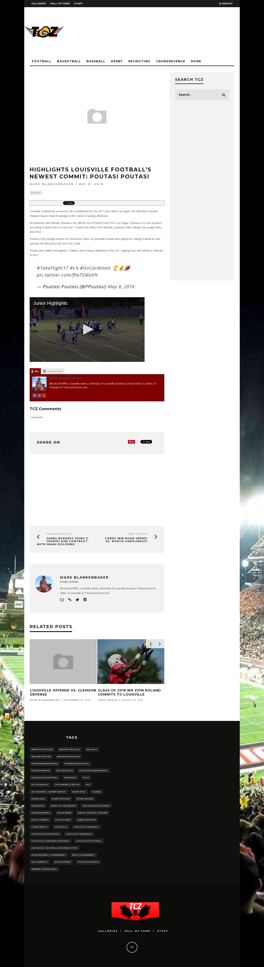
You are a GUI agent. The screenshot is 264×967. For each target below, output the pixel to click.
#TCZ (86, 777)
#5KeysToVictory (42, 749)
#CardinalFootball (77, 763)
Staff (78, 3)
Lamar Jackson (86, 820)
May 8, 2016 (121, 286)
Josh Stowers (40, 820)
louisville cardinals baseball (51, 841)
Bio (37, 371)
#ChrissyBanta (41, 770)
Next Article (138, 534)
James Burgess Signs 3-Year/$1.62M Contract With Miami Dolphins (63, 541)
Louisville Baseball (86, 827)
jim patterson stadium (92, 813)
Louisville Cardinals (79, 834)
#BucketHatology (68, 756)
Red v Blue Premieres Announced (52, 651)
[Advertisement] (174, 32)
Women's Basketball (44, 869)
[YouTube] (44, 396)
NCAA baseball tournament (49, 855)
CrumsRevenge (170, 61)
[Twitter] (35, 396)
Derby (117, 61)
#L (72, 268)
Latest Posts (54, 371)
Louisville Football (89, 841)
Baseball (96, 61)
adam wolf (79, 792)
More (196, 61)
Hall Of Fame (60, 3)
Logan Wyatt (40, 827)
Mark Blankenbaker (52, 184)
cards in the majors (63, 806)
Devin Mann (64, 813)
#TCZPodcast (40, 784)
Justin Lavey (63, 820)
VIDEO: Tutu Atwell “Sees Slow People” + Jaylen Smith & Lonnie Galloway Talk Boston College (131, 696)
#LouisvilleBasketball (94, 770)
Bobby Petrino (61, 799)
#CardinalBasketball (45, 763)
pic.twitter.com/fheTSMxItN (67, 275)
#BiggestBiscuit (69, 749)
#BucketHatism (41, 756)
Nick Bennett (40, 862)
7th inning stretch (67, 784)
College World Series (96, 806)
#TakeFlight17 (52, 268)
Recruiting (139, 61)
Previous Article (59, 534)
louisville (61, 827)
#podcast (70, 777)
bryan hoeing (85, 799)
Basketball (69, 61)
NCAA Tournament (83, 855)
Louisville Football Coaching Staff (55, 848)
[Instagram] (39, 396)
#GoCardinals (95, 268)
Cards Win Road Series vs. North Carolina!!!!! (126, 540)
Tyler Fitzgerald (88, 862)
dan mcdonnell (41, 813)
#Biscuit (92, 749)
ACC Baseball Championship (49, 792)
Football (42, 61)
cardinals (38, 806)
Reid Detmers (63, 862)
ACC (88, 784)
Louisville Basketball (45, 834)
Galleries (38, 3)
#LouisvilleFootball (45, 777)
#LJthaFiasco (65, 770)
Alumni (96, 792)
